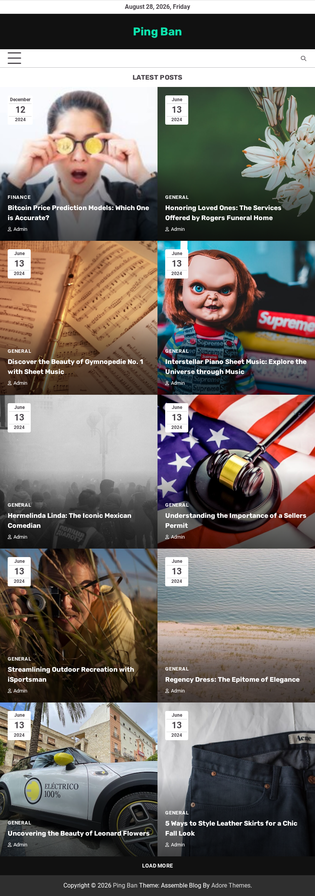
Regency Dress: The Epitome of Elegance (232, 679)
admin (20, 229)
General (177, 197)
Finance (19, 197)
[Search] (303, 58)
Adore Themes (230, 885)
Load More (157, 866)
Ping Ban (157, 31)
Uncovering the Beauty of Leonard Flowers (79, 833)
